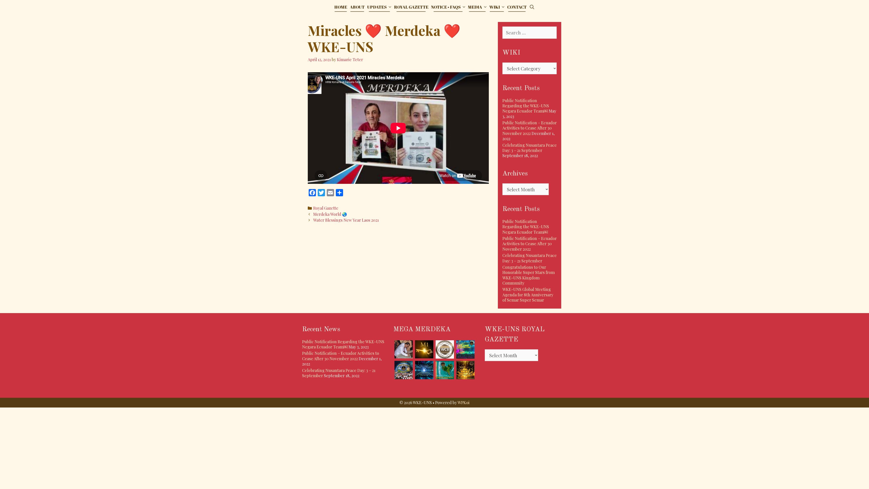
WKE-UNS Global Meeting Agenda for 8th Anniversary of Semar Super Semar (527, 295)
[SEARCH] (532, 7)
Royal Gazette (411, 7)
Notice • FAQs (446, 7)
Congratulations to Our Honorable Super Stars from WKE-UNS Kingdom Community (528, 275)
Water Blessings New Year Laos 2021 (346, 220)
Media (475, 7)
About (357, 7)
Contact (517, 7)
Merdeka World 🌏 (330, 214)
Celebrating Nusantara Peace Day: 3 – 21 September (529, 147)
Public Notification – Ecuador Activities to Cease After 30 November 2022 (529, 128)
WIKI (494, 7)
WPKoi (464, 402)
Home (340, 7)
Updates (377, 7)
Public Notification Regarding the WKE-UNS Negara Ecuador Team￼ (525, 106)
